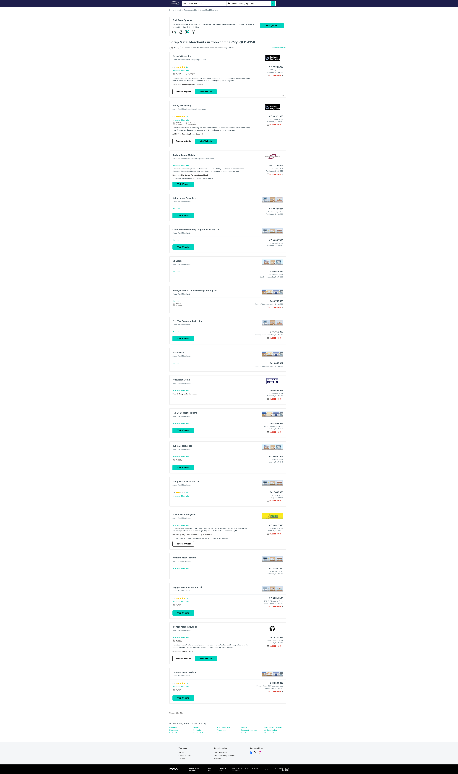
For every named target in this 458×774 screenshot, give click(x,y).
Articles (181, 752)
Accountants (221, 730)
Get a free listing (220, 752)
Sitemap (182, 759)
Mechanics (197, 730)
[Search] (273, 3)
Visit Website (206, 92)
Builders (244, 727)
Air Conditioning (270, 730)
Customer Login (185, 755)
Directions (176, 71)
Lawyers (196, 727)
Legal (266, 769)
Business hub (219, 759)
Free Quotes (271, 26)
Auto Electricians (223, 727)
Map (176, 48)
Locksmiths (173, 733)
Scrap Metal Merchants (181, 60)
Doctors (220, 733)
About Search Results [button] (279, 47)
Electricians (173, 730)
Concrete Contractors (249, 730)
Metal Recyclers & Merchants (202, 158)
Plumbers (173, 727)
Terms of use (222, 769)
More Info (185, 71)
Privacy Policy (209, 769)
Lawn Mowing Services (273, 727)
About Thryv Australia (194, 769)
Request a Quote (183, 92)
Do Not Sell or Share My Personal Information (245, 769)
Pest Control (198, 733)
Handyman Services (272, 733)
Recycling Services (198, 60)
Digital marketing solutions (224, 755)
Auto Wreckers (246, 733)
